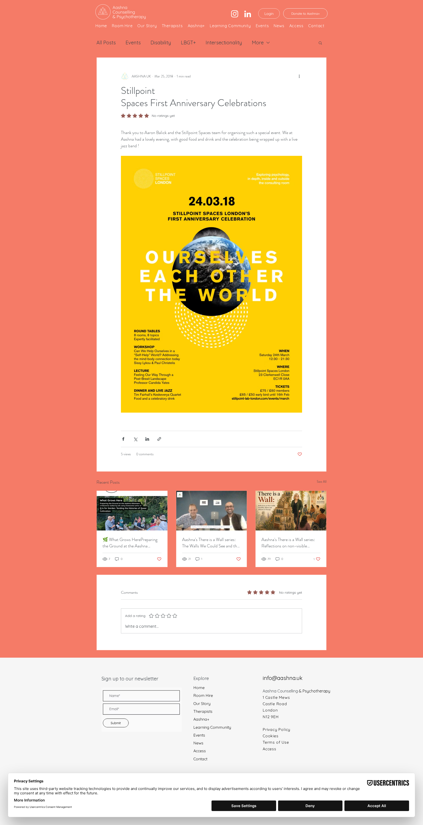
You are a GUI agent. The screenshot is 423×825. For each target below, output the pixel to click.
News (198, 743)
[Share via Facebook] (123, 439)
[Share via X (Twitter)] (135, 439)
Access (199, 751)
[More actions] (299, 76)
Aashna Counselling (281, 691)
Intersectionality (224, 42)
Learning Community (212, 727)
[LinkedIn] (247, 14)
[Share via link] (159, 439)
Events (133, 42)
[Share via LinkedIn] (147, 439)
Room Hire (203, 695)
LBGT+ (188, 42)
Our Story (202, 703)
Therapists (202, 711)
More (258, 42)
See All (322, 481)
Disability (161, 42)
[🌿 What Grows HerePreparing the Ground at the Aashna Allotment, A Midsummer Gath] (132, 510)
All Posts (106, 42)
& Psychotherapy (314, 691)
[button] (320, 43)
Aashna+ (201, 719)
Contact (200, 759)
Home (199, 687)
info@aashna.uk (283, 678)
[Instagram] (234, 14)
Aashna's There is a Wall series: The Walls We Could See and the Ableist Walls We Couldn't (210, 542)
